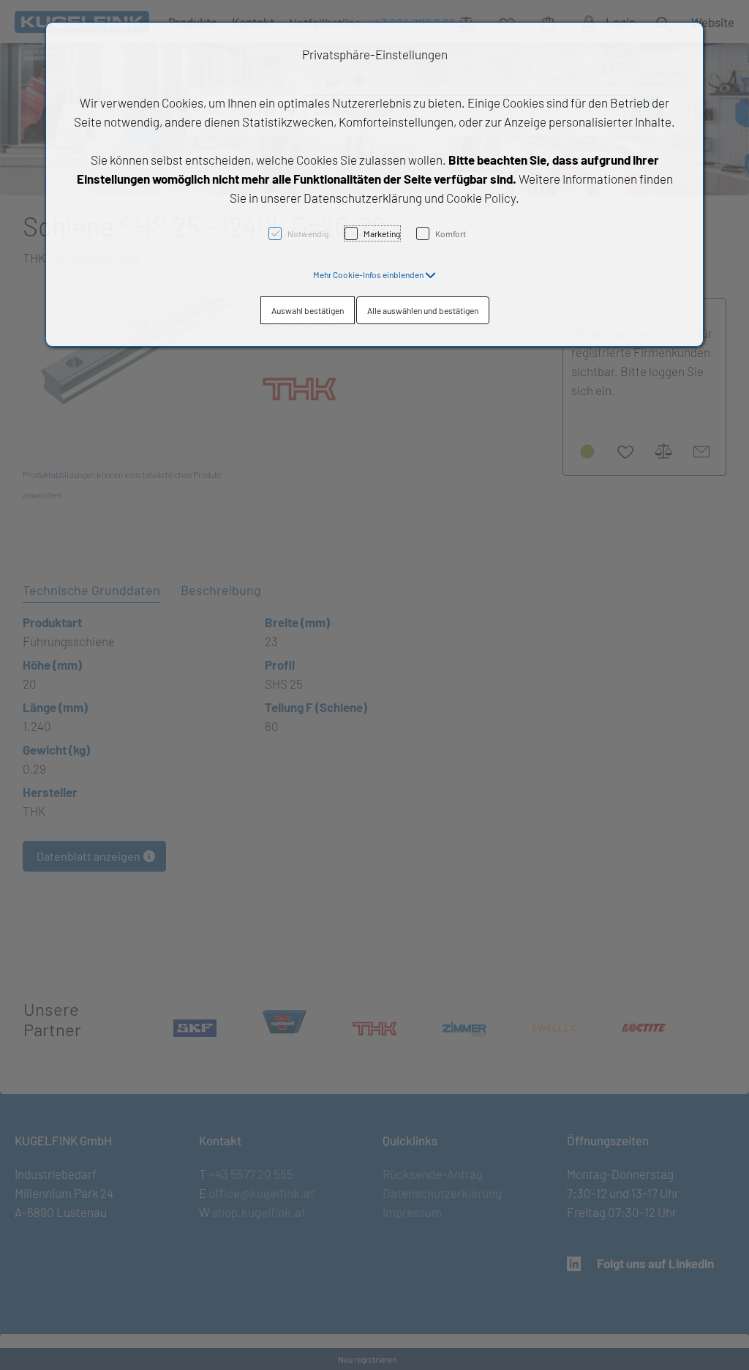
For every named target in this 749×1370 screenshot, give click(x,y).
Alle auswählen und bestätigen (422, 310)
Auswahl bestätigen (307, 310)
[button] (374, 274)
